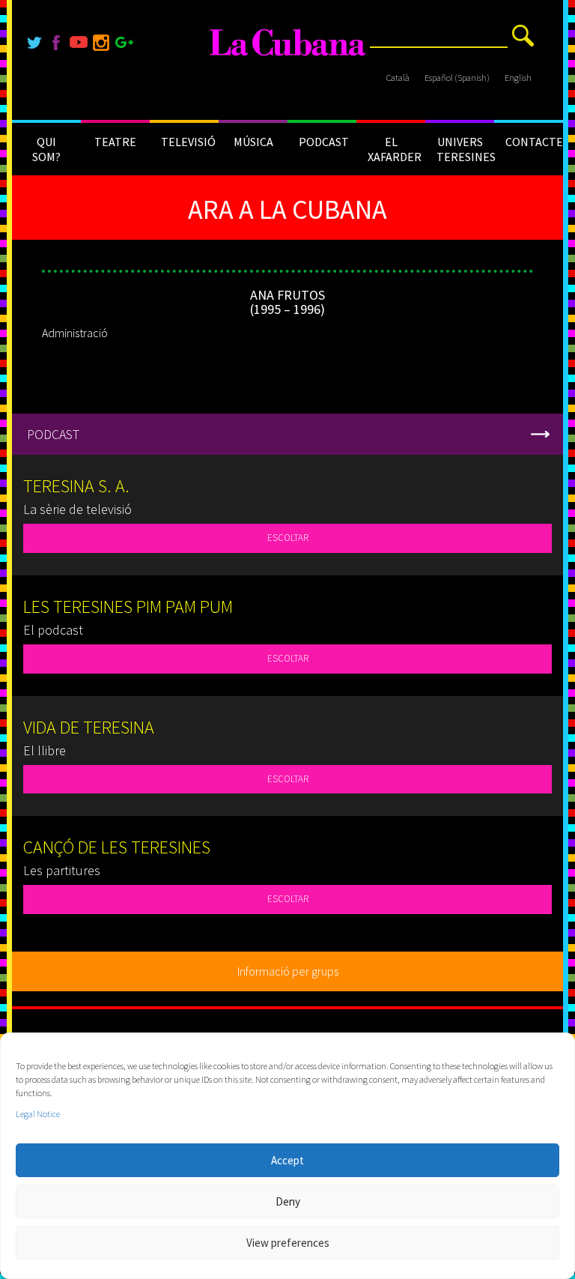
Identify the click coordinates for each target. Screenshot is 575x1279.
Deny (288, 1201)
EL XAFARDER (395, 149)
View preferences (287, 1243)
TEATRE (115, 141)
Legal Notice (38, 1113)
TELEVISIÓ (188, 141)
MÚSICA (253, 141)
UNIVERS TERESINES (465, 149)
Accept (287, 1160)
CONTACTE (534, 141)
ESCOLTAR (287, 537)
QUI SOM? (46, 149)
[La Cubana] (288, 43)
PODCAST (324, 141)
